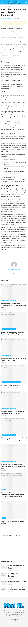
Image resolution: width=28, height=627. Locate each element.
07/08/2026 (4, 498)
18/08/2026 (4, 362)
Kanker (4, 489)
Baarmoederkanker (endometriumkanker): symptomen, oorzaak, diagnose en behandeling (12, 494)
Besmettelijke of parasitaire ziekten (11, 381)
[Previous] (13, 530)
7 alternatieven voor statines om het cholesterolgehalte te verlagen (13, 412)
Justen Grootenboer (7, 18)
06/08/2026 (4, 525)
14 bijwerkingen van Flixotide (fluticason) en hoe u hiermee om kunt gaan (13, 305)
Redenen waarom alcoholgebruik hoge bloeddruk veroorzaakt (13, 359)
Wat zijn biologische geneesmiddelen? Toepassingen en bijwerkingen (13, 333)
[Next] (15, 530)
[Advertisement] (14, 23)
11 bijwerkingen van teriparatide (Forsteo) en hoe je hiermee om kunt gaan (13, 466)
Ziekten (6, 6)
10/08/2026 (4, 470)
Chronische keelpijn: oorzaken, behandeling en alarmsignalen (11, 386)
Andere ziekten (12, 6)
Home (2, 6)
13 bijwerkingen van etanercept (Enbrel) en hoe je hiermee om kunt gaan (14, 439)
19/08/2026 (4, 309)
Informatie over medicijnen (9, 300)
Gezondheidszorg (6, 355)
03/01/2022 (16, 18)
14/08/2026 (4, 415)
